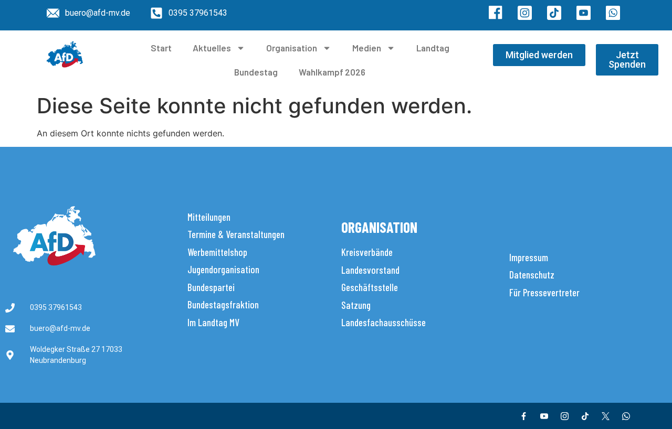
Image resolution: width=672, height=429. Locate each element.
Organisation (291, 47)
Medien (366, 47)
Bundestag (256, 72)
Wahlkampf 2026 (332, 72)
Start (161, 47)
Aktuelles (212, 47)
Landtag (432, 47)
